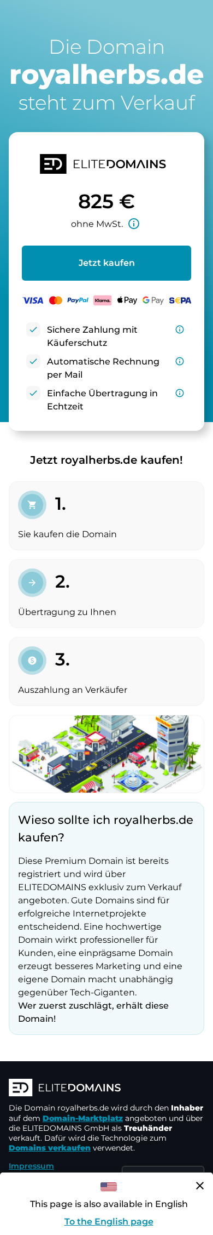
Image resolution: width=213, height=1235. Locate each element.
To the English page (108, 1221)
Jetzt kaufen (107, 263)
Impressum (31, 1166)
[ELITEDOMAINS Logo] (106, 1089)
